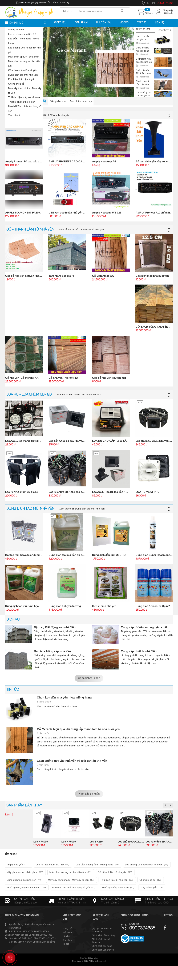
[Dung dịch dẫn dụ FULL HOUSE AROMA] (111, 532)
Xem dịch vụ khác (89, 678)
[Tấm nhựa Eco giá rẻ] (67, 253)
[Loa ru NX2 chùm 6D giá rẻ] (24, 469)
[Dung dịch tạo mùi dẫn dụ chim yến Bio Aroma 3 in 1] (67, 532)
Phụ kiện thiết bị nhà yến (21, 79)
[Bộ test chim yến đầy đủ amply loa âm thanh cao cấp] (154, 138)
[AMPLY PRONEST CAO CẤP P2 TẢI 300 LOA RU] (67, 138)
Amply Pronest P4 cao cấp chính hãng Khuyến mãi (36, 161)
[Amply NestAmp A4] (111, 138)
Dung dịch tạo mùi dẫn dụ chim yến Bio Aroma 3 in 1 (80, 554)
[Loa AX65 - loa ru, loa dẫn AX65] (111, 469)
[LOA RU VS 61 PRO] (154, 469)
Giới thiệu (60, 22)
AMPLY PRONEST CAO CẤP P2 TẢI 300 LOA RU (78, 161)
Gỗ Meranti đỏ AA (103, 275)
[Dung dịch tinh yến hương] (67, 583)
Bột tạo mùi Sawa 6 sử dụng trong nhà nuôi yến (34, 554)
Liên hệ (159, 22)
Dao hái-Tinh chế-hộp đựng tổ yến (24, 108)
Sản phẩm (81, 22)
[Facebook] (165, 927)
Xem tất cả (14, 115)
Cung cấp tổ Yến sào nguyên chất (144, 627)
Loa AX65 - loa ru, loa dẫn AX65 (111, 491)
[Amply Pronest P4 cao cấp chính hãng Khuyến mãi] (24, 138)
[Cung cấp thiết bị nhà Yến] (105, 659)
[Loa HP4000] (47, 823)
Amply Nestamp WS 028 (106, 212)
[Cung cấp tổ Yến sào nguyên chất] (105, 634)
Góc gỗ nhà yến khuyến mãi (109, 377)
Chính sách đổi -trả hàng (103, 935)
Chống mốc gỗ (16, 83)
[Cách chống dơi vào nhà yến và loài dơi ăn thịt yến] (19, 772)
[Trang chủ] (29, 7)
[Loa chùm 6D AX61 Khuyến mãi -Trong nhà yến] (154, 418)
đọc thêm (164, 30)
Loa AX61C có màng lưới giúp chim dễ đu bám (33, 440)
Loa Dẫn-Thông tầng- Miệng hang (23, 40)
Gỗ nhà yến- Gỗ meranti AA (22, 377)
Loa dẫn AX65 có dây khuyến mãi (69, 440)
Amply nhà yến (16, 29)
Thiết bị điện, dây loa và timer (24, 97)
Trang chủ (67, 928)
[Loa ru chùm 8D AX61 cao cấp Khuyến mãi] (67, 469)
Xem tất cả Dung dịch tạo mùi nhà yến (82, 508)
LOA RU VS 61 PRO (148, 491)
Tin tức (141, 22)
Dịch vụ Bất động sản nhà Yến (54, 627)
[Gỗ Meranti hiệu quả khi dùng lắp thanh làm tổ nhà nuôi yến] (19, 740)
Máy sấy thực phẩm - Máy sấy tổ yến (24, 90)
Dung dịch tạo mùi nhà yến (23, 74)
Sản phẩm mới (58, 101)
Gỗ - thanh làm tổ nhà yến (22, 70)
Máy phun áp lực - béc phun (23, 56)
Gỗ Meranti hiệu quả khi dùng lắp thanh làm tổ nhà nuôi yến (78, 729)
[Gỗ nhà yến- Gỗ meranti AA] (24, 355)
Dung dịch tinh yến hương (65, 606)
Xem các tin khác (89, 793)
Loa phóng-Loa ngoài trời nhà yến (24, 50)
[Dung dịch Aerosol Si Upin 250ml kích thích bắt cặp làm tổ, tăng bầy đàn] (154, 583)
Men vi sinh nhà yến (104, 606)
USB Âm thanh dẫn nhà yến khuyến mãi (73, 212)
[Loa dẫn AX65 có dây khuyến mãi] (67, 418)
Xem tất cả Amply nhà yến (53, 115)
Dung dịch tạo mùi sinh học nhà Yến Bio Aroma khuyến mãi (41, 606)
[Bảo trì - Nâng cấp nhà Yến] (18, 659)
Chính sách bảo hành (102, 946)
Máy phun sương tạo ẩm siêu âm (24, 63)
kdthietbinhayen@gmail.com (32, 2)
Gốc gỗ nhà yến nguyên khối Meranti (27, 275)
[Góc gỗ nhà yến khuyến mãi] (111, 355)
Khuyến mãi (103, 22)
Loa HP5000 (68, 841)
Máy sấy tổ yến (151, 887)
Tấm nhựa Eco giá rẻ (61, 275)
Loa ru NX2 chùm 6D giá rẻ (21, 491)
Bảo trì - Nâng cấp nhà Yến (52, 651)
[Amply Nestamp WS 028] (111, 189)
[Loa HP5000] (75, 823)
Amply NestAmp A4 (104, 161)
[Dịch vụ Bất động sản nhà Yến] (18, 634)
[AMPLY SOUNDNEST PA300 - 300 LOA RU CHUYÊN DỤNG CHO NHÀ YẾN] (24, 189)
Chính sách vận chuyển (103, 950)
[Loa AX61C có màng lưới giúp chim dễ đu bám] (24, 418)
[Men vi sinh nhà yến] (111, 583)
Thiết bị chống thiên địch (21, 101)
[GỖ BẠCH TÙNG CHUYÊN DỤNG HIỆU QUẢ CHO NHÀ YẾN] (154, 304)
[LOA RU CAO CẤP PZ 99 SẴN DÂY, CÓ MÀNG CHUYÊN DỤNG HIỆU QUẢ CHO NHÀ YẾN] (111, 418)
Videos (124, 22)
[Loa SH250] (103, 823)
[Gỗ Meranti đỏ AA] (111, 253)
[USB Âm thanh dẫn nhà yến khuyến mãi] (67, 189)
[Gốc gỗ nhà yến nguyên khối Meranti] (24, 253)
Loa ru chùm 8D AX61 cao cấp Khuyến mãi (74, 491)
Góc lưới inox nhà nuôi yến (152, 275)
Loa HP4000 (40, 841)
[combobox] (68, 9)
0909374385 (165, 3)
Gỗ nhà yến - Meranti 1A (63, 377)
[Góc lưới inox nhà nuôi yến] (154, 253)
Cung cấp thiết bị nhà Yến (138, 651)
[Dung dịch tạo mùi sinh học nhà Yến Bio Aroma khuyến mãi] (24, 583)
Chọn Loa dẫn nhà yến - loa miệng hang (64, 697)
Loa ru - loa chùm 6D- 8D (22, 34)
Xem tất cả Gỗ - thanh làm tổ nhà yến (81, 229)
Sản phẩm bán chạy (81, 101)
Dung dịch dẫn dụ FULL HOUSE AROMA (117, 554)
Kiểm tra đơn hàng (60, 2)
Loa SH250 (96, 841)
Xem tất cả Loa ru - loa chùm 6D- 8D (78, 394)
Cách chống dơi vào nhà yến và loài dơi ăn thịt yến (72, 760)
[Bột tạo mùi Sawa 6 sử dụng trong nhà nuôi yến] (24, 532)
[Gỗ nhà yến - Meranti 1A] (67, 355)
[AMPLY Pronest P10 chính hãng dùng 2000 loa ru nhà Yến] (154, 189)
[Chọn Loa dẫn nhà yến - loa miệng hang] (19, 709)
